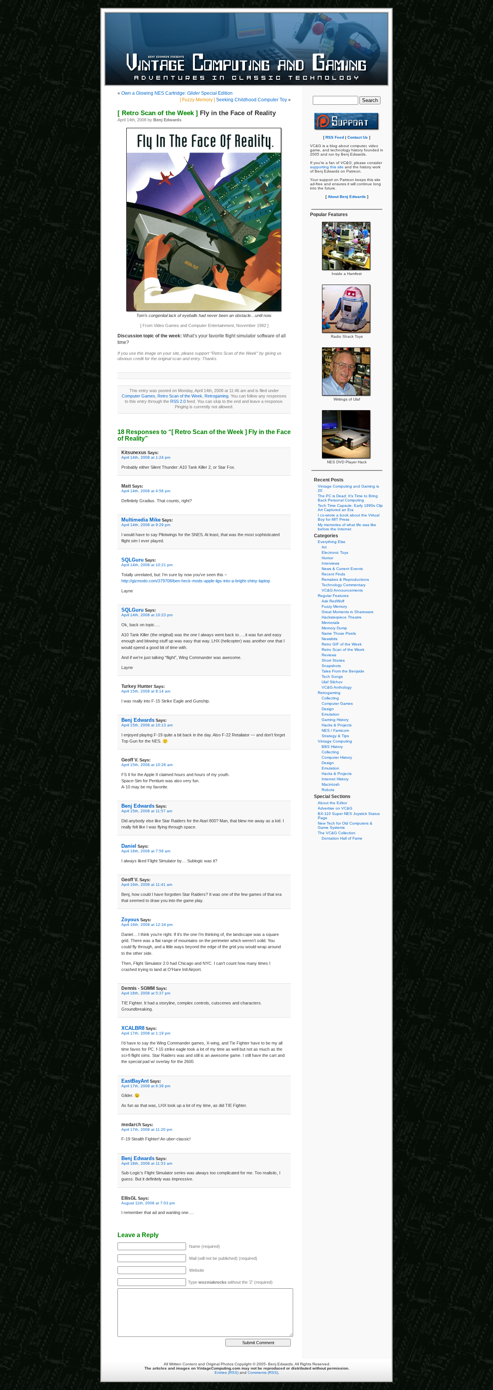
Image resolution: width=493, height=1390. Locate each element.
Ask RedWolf (333, 601)
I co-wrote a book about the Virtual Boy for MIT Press (348, 517)
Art (324, 547)
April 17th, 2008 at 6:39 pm (145, 1086)
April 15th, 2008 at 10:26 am (147, 765)
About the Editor (332, 803)
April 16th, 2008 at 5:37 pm (145, 993)
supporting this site (327, 167)
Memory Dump (334, 628)
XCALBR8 (132, 1028)
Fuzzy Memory (334, 606)
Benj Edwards (137, 720)
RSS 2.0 (178, 401)
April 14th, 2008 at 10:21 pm (147, 565)
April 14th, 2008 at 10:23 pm (147, 615)
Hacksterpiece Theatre (342, 617)
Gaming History (335, 720)
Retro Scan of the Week (180, 396)
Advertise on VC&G (335, 808)
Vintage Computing (335, 741)
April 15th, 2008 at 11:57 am (146, 811)
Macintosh (331, 784)
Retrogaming (216, 396)
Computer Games (138, 396)
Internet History (335, 779)
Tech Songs (332, 676)
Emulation (330, 714)
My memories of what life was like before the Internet (347, 527)
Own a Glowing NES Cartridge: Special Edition (177, 93)
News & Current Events (342, 569)
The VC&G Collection (336, 833)
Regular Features (333, 596)
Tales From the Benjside (343, 671)
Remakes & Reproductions (345, 579)
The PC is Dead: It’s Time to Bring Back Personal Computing (348, 498)
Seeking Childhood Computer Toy (233, 99)
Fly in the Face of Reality (196, 113)
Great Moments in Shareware (348, 612)
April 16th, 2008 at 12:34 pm (147, 924)
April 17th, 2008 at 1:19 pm (145, 1033)
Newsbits (329, 639)
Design (328, 709)
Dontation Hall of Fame (342, 838)
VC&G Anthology (337, 687)
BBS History (332, 746)
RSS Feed (334, 137)
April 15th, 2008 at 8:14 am (145, 691)
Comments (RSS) (263, 1372)
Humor (327, 558)
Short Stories (333, 660)
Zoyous (130, 919)
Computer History (337, 757)
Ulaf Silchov (332, 682)
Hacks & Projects (337, 725)
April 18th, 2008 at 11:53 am (146, 1163)
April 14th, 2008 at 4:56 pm (145, 491)
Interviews (330, 563)
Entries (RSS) (226, 1372)
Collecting (330, 698)
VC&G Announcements (342, 590)
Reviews (329, 655)
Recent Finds (333, 574)
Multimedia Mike (141, 520)
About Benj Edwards (347, 196)
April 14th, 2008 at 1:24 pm (145, 457)
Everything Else (331, 542)
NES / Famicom (335, 730)
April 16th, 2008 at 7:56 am (145, 851)
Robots (328, 790)
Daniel (128, 846)
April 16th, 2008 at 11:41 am (146, 884)
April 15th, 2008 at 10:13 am (147, 725)
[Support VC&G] (347, 129)
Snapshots (331, 666)
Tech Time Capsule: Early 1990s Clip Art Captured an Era (350, 507)
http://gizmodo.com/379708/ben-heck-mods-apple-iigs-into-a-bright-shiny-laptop (195, 580)
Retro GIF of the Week (342, 644)
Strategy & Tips (335, 736)
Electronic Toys (335, 552)
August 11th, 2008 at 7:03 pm (148, 1203)
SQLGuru (132, 560)
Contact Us (357, 137)
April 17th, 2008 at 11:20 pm (146, 1129)
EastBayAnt (135, 1081)
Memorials (330, 622)
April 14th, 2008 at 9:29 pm (145, 525)
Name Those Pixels (339, 633)
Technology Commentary (344, 585)
